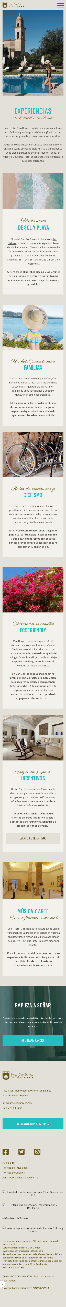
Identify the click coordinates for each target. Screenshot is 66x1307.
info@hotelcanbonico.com (17, 1102)
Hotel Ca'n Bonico (20, 128)
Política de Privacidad (15, 1167)
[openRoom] (40, 1287)
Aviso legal (9, 1162)
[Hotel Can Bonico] (13, 5)
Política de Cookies (14, 1172)
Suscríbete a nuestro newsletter (21, 1177)
